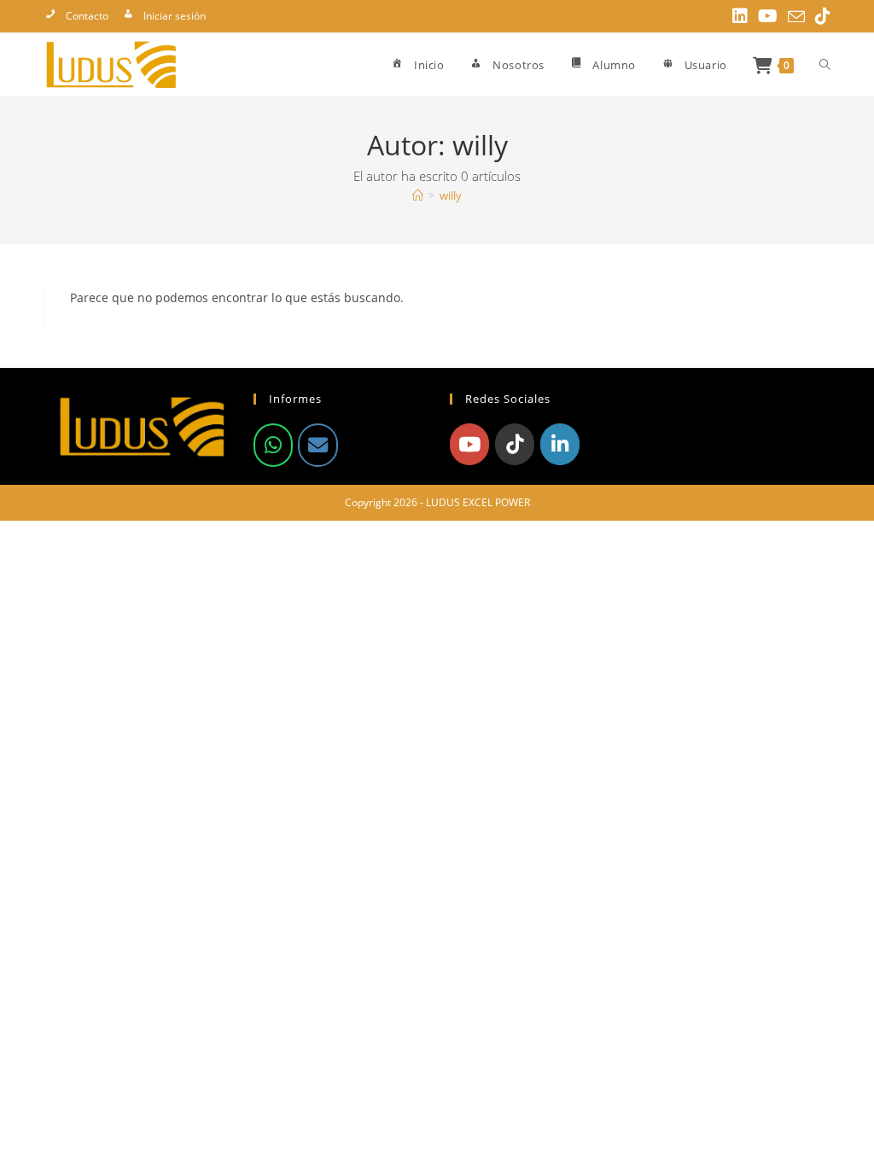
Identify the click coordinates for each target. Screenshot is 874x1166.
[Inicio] (417, 195)
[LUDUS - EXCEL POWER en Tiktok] (514, 443)
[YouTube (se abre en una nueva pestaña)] (768, 16)
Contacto (87, 16)
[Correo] (317, 444)
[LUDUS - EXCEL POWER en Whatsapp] (273, 444)
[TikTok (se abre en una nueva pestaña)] (820, 16)
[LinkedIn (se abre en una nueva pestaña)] (740, 16)
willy (451, 195)
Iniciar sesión (174, 16)
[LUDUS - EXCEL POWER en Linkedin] (560, 443)
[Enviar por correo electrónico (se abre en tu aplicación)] (796, 17)
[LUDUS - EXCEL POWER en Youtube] (469, 443)
